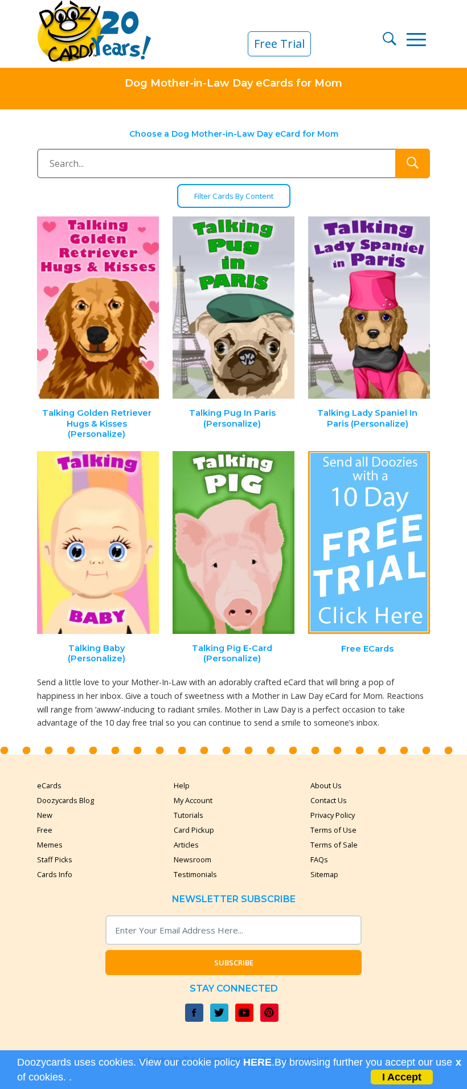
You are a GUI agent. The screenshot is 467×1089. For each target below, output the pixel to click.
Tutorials (188, 815)
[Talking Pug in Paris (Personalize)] (233, 307)
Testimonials (195, 874)
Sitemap (324, 874)
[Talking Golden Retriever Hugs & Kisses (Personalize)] (98, 307)
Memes (50, 844)
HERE (257, 1062)
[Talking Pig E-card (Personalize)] (233, 542)
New (44, 815)
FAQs (319, 859)
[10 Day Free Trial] (369, 542)
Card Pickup (194, 829)
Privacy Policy (332, 815)
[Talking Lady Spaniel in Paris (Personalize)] (369, 307)
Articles (186, 844)
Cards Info (54, 874)
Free (44, 829)
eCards (49, 785)
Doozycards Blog (65, 800)
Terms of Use (333, 829)
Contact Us (328, 800)
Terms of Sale (334, 844)
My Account (193, 800)
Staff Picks (54, 859)
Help (182, 785)
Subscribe (233, 962)
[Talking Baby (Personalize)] (98, 542)
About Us (326, 785)
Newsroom (192, 859)
